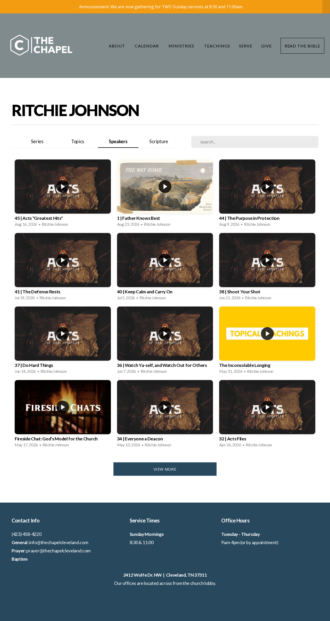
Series (37, 141)
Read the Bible (302, 45)
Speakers (118, 141)
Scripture (158, 141)
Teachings (217, 45)
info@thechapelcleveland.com (58, 542)
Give (266, 45)
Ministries (182, 45)
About (117, 45)
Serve (245, 45)
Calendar (147, 45)
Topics (77, 141)
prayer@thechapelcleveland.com (58, 550)
